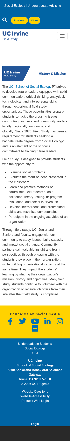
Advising (19, 20)
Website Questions (35, 391)
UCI (35, 353)
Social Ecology (14, 5)
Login (35, 424)
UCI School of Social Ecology (30, 86)
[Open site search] (4, 20)
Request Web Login (35, 400)
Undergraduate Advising (44, 5)
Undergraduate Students (35, 343)
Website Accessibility (35, 396)
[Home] (15, 36)
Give (34, 20)
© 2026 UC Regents (35, 383)
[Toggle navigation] (62, 36)
